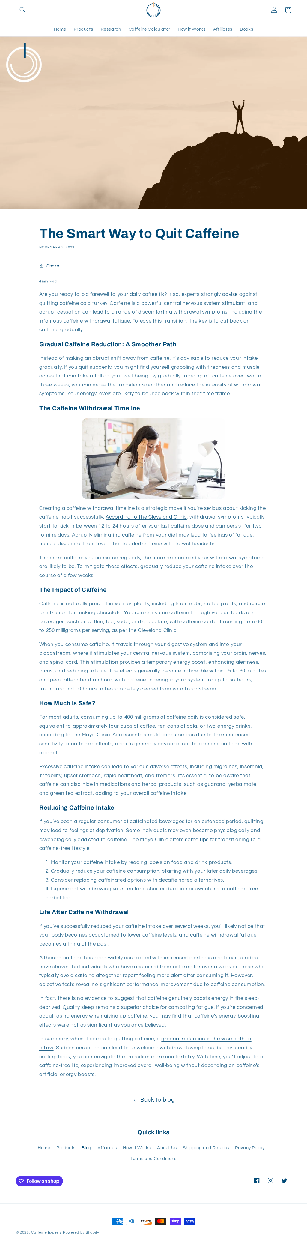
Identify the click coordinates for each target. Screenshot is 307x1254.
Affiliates (107, 1148)
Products (66, 1148)
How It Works (137, 1148)
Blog (86, 1148)
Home (44, 1148)
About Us (167, 1148)
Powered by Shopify (81, 1232)
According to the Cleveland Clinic (146, 517)
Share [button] (52, 266)
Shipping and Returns (206, 1148)
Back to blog (157, 1100)
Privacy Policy (249, 1148)
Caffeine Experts (46, 1232)
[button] (23, 10)
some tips (197, 839)
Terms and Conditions (153, 1158)
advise (230, 294)
